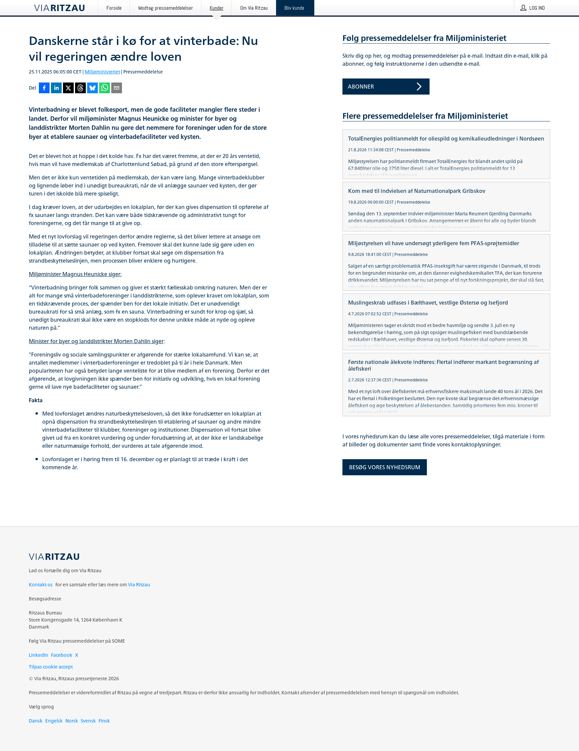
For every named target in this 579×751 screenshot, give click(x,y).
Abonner (361, 86)
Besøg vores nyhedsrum (384, 467)
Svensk (88, 720)
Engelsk (54, 720)
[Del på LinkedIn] (56, 88)
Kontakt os (41, 584)
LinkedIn (38, 655)
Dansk (36, 720)
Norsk (71, 720)
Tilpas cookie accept (51, 666)
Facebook (61, 655)
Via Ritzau (139, 584)
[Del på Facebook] (44, 88)
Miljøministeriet (102, 71)
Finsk (104, 720)
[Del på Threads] (80, 88)
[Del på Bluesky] (92, 88)
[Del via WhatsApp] (104, 88)
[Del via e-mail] (116, 88)
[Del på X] (68, 88)
